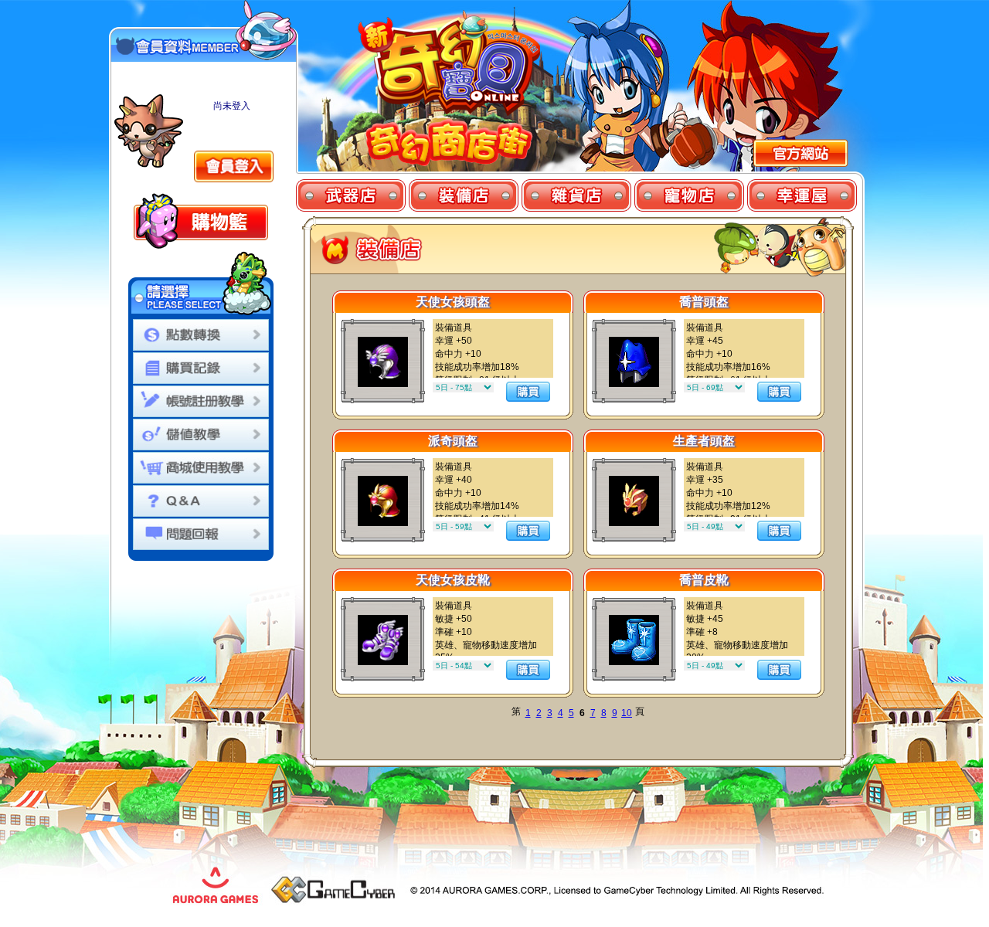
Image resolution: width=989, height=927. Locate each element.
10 (626, 713)
